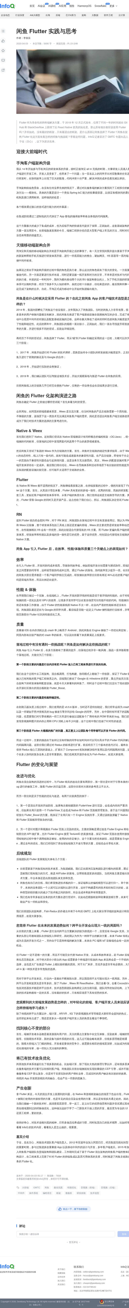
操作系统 (33, 1193)
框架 (58, 1193)
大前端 (25, 1187)
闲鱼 (47, 1187)
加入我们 (61, 1281)
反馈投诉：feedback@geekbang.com (90, 1279)
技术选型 (94, 1193)
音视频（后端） (108, 1187)
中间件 (21, 1193)
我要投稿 (61, 1273)
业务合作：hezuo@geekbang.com (88, 1276)
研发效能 (81, 1193)
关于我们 (61, 1269)
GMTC (36, 1187)
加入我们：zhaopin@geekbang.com (89, 1283)
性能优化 (71, 1187)
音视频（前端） (88, 1187)
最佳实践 (58, 1187)
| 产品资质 (125, 1303)
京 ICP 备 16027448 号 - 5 (81, 1303)
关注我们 (61, 1284)
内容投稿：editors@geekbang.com (89, 1272)
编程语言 (47, 1193)
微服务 (68, 1193)
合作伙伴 (61, 1277)
